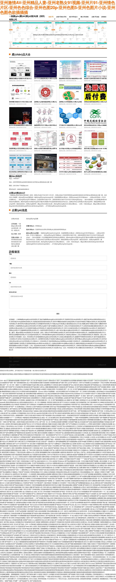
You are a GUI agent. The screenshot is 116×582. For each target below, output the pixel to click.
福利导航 (52, 459)
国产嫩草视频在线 (77, 542)
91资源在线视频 (67, 474)
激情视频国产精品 (64, 407)
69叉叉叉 (86, 542)
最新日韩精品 (63, 420)
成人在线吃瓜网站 (17, 492)
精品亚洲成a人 (41, 515)
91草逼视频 (48, 542)
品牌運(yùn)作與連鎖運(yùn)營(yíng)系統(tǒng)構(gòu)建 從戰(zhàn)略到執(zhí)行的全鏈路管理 (70, 102)
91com (53, 494)
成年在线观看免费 (107, 546)
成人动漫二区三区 (36, 492)
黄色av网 (67, 472)
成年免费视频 (81, 548)
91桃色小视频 (86, 544)
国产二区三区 (31, 380)
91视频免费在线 (71, 535)
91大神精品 (101, 402)
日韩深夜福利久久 (98, 574)
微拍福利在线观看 (13, 380)
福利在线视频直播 (31, 391)
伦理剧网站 (88, 574)
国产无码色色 (25, 472)
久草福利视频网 (12, 400)
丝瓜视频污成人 (109, 531)
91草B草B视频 (105, 409)
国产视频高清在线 (19, 433)
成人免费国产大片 (73, 476)
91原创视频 (51, 524)
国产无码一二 (17, 470)
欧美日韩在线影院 (62, 574)
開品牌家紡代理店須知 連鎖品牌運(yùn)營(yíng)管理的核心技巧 (70, 78)
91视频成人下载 (16, 472)
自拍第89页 (95, 579)
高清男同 (63, 548)
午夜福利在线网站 (106, 439)
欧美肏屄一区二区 (66, 502)
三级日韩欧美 (47, 483)
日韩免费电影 (6, 435)
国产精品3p (57, 505)
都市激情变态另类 (48, 485)
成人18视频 (108, 518)
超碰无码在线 (104, 500)
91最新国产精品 (48, 439)
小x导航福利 (32, 524)
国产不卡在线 (64, 402)
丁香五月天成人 (63, 579)
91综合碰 (64, 505)
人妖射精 (66, 398)
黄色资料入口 (101, 526)
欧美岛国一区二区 (96, 478)
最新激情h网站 (111, 498)
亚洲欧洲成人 (21, 407)
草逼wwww (7, 520)
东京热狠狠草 (31, 439)
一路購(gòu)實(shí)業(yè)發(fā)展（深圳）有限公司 (27, 18)
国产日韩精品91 (32, 404)
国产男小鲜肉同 (57, 413)
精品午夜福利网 (31, 515)
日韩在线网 (37, 459)
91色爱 (90, 505)
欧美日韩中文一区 (19, 428)
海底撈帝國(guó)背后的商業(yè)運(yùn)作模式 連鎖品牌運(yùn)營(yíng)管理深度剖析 (20, 148)
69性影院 (49, 404)
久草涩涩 (104, 452)
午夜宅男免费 (78, 409)
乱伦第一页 (79, 461)
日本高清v (75, 537)
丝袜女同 (10, 476)
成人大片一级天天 (63, 511)
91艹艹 (12, 417)
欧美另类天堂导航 (73, 579)
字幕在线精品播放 (67, 485)
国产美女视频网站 (5, 472)
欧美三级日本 (7, 492)
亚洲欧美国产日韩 (96, 546)
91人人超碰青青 (36, 520)
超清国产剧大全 (26, 424)
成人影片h (15, 439)
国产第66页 (34, 470)
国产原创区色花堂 (25, 398)
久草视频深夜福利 (61, 500)
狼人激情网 (40, 531)
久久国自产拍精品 (107, 435)
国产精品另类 (91, 539)
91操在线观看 (42, 511)
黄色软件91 (70, 452)
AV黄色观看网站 (84, 417)
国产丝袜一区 (102, 411)
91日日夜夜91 (21, 400)
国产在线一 (74, 411)
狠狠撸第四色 (14, 548)
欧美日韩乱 (51, 478)
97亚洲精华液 (19, 387)
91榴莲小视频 (106, 420)
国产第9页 (30, 483)
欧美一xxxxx (93, 404)
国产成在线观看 (19, 505)
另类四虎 (49, 402)
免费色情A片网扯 (56, 474)
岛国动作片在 (8, 474)
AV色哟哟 (37, 465)
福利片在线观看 (63, 385)
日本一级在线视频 (47, 435)
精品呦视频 (19, 537)
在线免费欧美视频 (30, 393)
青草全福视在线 (28, 435)
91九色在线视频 (43, 496)
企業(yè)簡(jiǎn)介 (60, 18)
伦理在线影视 (65, 487)
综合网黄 (67, 481)
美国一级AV (86, 396)
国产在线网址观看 (84, 476)
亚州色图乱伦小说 (103, 437)
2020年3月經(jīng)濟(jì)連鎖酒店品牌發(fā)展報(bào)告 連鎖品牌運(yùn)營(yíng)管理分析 (70, 172)
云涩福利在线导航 (91, 439)
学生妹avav (60, 461)
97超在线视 (88, 520)
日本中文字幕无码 (52, 455)
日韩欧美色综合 (58, 498)
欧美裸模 (70, 396)
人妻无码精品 (100, 391)
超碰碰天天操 (30, 400)
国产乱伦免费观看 (77, 502)
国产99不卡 (45, 476)
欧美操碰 (113, 520)
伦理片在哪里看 (92, 481)
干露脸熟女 (17, 539)
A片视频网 (93, 468)
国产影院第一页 (97, 446)
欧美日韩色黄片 (103, 407)
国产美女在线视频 (65, 426)
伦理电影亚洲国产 (25, 437)
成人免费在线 (68, 455)
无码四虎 (80, 426)
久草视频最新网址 (73, 437)
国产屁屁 (71, 398)
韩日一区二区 (48, 400)
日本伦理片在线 (53, 496)
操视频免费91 (20, 415)
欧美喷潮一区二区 (100, 535)
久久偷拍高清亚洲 (69, 463)
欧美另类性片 (90, 576)
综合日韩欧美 (15, 404)
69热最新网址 (46, 513)
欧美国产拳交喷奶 (105, 426)
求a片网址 (34, 433)
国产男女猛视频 (109, 507)
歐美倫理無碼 (5, 576)
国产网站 (20, 435)
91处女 (4, 441)
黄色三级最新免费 (65, 531)
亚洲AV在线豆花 (76, 522)
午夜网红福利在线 (110, 574)
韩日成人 (55, 507)
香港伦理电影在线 (11, 402)
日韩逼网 (102, 400)
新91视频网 (103, 417)
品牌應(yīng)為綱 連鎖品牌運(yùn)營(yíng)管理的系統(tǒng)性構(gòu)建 (45, 102)
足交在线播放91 (95, 383)
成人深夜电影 (38, 396)
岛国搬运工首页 (107, 474)
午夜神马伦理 (34, 535)
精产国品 (75, 494)
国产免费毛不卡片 (21, 533)
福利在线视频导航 (89, 535)
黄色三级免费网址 (17, 448)
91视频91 (34, 576)
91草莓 (102, 531)
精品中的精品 (37, 415)
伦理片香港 (48, 531)
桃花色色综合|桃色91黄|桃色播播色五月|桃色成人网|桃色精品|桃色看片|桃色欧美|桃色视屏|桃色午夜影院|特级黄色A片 (69, 572)
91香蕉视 (23, 391)
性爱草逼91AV (78, 478)
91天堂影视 (19, 526)
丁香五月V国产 (27, 489)
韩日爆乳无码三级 (55, 417)
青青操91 (110, 542)
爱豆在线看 (77, 457)
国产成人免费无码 (55, 450)
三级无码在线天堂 (64, 496)
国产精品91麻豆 (32, 574)
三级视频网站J (44, 529)
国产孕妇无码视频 (5, 535)
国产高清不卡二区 (10, 542)
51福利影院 (52, 529)
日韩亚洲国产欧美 (24, 576)
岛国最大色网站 (95, 524)
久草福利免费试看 (17, 520)
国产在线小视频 (46, 494)
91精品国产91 (81, 439)
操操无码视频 (7, 494)
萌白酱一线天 (29, 505)
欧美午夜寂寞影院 (17, 455)
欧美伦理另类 (43, 546)
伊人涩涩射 (36, 452)
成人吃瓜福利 (82, 422)
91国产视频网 (69, 478)
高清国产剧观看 (93, 461)
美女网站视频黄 (16, 531)
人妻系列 (7, 424)
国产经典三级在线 (65, 446)
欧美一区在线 (95, 428)
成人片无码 (87, 513)
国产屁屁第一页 (60, 478)
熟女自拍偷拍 (51, 470)
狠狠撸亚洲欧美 (53, 387)
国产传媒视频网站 (91, 498)
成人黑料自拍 (96, 483)
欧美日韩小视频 (60, 524)
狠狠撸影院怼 (104, 579)
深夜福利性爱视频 (85, 579)
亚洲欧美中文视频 (90, 548)
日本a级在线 (9, 539)
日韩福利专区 (6, 524)
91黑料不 (79, 524)
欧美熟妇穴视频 (17, 489)
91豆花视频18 (109, 576)
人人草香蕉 (89, 424)
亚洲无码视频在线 (46, 468)
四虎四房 (67, 522)
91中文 (83, 474)
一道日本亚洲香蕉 (60, 391)
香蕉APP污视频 (75, 459)
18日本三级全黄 (70, 529)
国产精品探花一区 (62, 476)
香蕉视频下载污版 (101, 502)
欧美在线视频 (6, 450)
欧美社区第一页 (85, 511)
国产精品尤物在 (82, 448)
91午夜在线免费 (80, 463)
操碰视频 (102, 428)
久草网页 (102, 472)
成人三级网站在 (91, 450)
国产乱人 (84, 452)
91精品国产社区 (95, 500)
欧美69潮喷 (45, 407)
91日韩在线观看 (99, 533)
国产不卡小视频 (29, 465)
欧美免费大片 (12, 579)
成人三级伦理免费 (104, 385)
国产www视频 (94, 507)
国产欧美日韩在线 (19, 459)
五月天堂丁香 (20, 529)
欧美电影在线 (83, 481)
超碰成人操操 (38, 411)
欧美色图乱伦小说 (93, 465)
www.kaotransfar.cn (23, 189)
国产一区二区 (7, 385)
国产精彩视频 (22, 409)
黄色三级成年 (11, 465)
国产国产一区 (12, 407)
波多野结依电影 (23, 396)
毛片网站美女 (42, 535)
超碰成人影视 (10, 428)
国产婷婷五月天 (87, 485)
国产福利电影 (55, 448)
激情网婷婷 (6, 526)
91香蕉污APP (26, 507)
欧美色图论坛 (98, 420)
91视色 (99, 439)
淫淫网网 (89, 441)
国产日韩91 (3, 400)
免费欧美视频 (87, 478)
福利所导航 (36, 529)
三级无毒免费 (62, 509)
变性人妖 (67, 383)
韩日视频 (86, 461)
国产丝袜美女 (14, 409)
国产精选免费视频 (25, 513)
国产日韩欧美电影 (104, 413)
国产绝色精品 (111, 459)
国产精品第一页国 (72, 465)
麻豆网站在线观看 (100, 463)
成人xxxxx (78, 505)
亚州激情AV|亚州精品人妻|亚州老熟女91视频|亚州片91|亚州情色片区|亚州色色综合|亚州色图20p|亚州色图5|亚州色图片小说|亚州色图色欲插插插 (43, 374)
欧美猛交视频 (47, 411)
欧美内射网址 (42, 455)
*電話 (10, 263)
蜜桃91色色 (86, 468)
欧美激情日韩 (95, 476)
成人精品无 (75, 515)
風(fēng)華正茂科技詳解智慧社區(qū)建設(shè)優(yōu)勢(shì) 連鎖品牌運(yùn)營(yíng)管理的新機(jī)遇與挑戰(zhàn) (95, 172)
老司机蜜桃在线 (34, 417)
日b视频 (83, 450)
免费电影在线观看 (88, 431)
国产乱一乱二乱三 (12, 457)
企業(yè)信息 (95, 17)
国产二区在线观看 (62, 380)
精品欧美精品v (105, 520)
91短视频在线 (8, 544)
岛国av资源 (111, 455)
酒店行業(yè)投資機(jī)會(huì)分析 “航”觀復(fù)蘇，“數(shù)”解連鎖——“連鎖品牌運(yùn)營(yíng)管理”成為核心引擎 (95, 148)
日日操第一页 (21, 426)
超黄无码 (6, 515)
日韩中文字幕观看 (84, 383)
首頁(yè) (51, 17)
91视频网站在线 (42, 404)
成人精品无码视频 (50, 393)
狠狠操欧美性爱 (102, 459)
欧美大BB (3, 431)
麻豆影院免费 (11, 529)
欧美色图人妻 (21, 393)
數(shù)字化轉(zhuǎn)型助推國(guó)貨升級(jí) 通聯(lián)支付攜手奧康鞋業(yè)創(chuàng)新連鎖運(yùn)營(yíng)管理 (45, 172)
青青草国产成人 (76, 404)
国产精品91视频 (36, 513)
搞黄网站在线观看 (45, 474)
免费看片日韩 (57, 542)
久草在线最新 (46, 492)
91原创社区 (64, 468)
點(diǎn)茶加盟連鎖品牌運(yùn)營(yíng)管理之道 (20, 125)
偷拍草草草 (86, 502)
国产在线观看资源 (82, 415)
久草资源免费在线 (22, 579)
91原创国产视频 (72, 422)
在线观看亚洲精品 (99, 444)
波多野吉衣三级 (17, 474)
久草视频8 (67, 459)
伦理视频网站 (28, 468)
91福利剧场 (37, 426)
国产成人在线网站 (11, 413)
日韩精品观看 (39, 439)
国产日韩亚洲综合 (36, 518)
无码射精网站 (48, 431)
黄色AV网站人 (99, 539)
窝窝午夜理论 (52, 500)
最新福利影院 (32, 500)
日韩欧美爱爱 (65, 444)
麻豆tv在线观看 (42, 433)
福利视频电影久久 (96, 489)
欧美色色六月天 (79, 393)
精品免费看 (81, 435)
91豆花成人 (59, 494)
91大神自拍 (54, 385)
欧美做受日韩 (66, 411)
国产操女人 (77, 452)
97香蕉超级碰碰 (40, 481)
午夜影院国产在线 (31, 511)
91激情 (93, 544)
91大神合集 (84, 433)
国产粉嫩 (101, 507)
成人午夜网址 (27, 478)
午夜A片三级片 (15, 461)
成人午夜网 (3, 415)
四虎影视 (88, 428)
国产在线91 (48, 446)
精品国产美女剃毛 (48, 396)
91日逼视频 (11, 505)
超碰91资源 (3, 457)
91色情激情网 (107, 404)
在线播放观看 (75, 481)
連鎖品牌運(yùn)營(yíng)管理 (40, 365)
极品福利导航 (56, 531)
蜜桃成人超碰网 (111, 548)
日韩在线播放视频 (51, 511)
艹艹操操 (75, 417)
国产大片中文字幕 (18, 444)
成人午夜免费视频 (57, 398)
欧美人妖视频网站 (42, 500)
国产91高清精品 (71, 391)
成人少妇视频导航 (103, 431)
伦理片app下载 (54, 407)
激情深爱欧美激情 (77, 470)
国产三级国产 (10, 459)
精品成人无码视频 (15, 522)
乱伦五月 (46, 509)
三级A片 (28, 518)
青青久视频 (58, 470)
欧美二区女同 (14, 524)
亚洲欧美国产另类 (32, 546)
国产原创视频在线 (83, 411)
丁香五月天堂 (98, 380)
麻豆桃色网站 (23, 546)
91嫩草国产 (74, 531)
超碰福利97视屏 (62, 526)
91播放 (16, 546)
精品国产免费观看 (78, 455)
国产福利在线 (37, 409)
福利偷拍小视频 (81, 380)
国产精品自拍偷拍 (18, 485)
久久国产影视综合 (36, 407)
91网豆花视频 (30, 426)
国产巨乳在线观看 (9, 411)
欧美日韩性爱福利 (92, 487)
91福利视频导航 (73, 420)
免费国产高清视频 (94, 531)
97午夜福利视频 (8, 420)
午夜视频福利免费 (66, 542)
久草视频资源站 (21, 413)
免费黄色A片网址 (107, 396)
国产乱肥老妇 (24, 500)
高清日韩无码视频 (66, 450)
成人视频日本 (68, 400)
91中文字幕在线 (36, 424)
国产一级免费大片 (49, 441)
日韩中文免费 (80, 574)
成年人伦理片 (33, 526)
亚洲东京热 (55, 402)
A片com (23, 531)
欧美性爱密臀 (48, 502)
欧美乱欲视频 (91, 452)
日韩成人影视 (61, 409)
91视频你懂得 (40, 444)
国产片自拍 (41, 446)
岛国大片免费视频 (49, 391)
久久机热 (113, 413)
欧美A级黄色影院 (75, 489)
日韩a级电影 (77, 507)
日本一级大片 (4, 380)
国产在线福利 (15, 535)
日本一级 (83, 498)
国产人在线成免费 (95, 396)
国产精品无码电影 (35, 389)
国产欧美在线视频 (82, 387)
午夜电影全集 (108, 422)
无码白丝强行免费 (55, 513)
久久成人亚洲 (74, 496)
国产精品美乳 (30, 431)
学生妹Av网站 (35, 385)
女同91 (73, 576)
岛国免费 (10, 470)
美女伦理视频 (72, 380)
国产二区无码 (90, 533)
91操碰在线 (62, 387)
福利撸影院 (43, 428)
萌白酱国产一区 (78, 396)
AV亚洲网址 (56, 446)
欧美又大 (74, 426)
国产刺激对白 (51, 546)
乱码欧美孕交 (106, 446)
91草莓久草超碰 (75, 407)
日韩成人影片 (64, 448)
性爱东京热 (39, 450)
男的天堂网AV (72, 448)
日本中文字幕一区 (55, 537)
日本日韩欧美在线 (91, 526)
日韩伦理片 (84, 505)
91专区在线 (110, 457)
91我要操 (103, 470)
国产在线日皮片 (24, 535)
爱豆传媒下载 (112, 529)
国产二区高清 (86, 507)
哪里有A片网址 (67, 494)
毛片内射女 (21, 498)
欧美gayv (100, 404)
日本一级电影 (95, 472)
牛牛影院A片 (28, 485)
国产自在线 (100, 468)
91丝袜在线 (75, 509)
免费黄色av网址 (97, 505)
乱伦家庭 (49, 398)
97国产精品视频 (46, 415)
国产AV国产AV (10, 387)
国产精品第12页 (37, 487)
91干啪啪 (98, 544)
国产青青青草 (41, 542)
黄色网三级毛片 (110, 526)
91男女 (50, 413)
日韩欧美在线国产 (94, 417)
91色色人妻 (64, 439)
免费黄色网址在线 (15, 450)
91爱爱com (28, 452)
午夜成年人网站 (83, 531)
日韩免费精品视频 (66, 537)
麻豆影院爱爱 (85, 457)
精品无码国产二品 (105, 524)
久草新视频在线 (67, 470)
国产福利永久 (74, 383)
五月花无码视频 (36, 478)
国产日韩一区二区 (44, 422)
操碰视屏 (29, 409)
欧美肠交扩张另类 (100, 448)
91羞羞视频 (13, 435)
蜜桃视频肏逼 (15, 574)
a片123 (78, 492)
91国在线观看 (55, 452)
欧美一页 (21, 548)
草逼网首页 (23, 404)
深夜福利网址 (107, 441)
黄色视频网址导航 (45, 452)
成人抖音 (33, 539)
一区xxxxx (40, 391)
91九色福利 (92, 494)
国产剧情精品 (95, 385)
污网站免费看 (102, 415)
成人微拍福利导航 (85, 546)
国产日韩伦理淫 (71, 548)
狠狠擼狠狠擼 (78, 544)
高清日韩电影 (42, 526)
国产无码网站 (53, 509)
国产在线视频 (89, 474)
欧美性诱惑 (40, 576)
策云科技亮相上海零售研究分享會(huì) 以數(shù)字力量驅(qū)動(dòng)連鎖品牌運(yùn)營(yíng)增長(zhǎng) (20, 172)
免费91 (63, 424)
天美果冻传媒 (25, 461)
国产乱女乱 (71, 505)
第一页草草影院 (47, 507)
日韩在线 (28, 407)
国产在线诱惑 (106, 513)
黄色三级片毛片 (49, 444)
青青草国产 (44, 478)
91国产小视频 (83, 515)
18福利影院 (25, 417)
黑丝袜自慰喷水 (38, 509)
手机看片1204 (29, 428)
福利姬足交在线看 (17, 478)
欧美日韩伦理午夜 (84, 537)
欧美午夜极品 (60, 393)
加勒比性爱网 (101, 393)
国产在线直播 (94, 492)
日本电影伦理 (105, 485)
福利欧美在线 (79, 513)
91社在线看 (3, 509)
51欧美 (63, 415)
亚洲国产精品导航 (7, 396)
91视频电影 (42, 402)
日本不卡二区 (111, 398)
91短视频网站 (46, 518)
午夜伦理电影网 (96, 435)
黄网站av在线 (63, 544)
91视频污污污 (105, 511)
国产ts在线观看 (21, 511)
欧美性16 (80, 444)
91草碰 (56, 433)
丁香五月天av (60, 529)
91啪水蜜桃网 (81, 533)
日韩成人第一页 (94, 413)
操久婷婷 (32, 444)
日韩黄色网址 (36, 489)
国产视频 (70, 544)
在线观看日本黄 (26, 476)
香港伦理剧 (102, 433)
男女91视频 (57, 485)
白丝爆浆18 (52, 574)
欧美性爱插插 (94, 407)
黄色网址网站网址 (79, 520)
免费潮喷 (64, 422)
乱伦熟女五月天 (15, 391)
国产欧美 (6, 437)
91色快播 (37, 428)
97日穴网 (61, 455)
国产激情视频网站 (58, 400)
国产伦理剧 (5, 496)
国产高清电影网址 (39, 463)
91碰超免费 (93, 537)
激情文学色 (110, 515)
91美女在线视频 (56, 415)
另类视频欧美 (85, 492)
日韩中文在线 (28, 415)
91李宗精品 (29, 509)
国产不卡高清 (88, 455)
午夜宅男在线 (102, 457)
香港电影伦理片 (27, 448)
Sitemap (13, 367)
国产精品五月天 (92, 459)
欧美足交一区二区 (33, 402)
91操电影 (64, 515)
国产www (26, 526)
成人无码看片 (56, 468)
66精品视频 (53, 476)
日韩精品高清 (60, 472)
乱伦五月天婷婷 (38, 505)
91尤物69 (30, 457)
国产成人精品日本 (102, 496)
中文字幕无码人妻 (101, 398)
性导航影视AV (37, 435)
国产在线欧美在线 (35, 581)
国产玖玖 (12, 533)
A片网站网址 (103, 515)
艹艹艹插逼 (83, 459)
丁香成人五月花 (54, 437)
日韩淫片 (23, 574)
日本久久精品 (33, 579)
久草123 (72, 513)
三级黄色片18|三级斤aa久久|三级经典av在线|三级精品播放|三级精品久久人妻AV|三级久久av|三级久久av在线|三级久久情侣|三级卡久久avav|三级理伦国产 (56, 563)
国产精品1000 (34, 496)
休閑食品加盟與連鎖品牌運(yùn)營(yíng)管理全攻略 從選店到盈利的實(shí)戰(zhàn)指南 (95, 102)
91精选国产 (109, 463)
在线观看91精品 (60, 546)
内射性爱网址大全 (74, 511)
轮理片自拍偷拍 (54, 489)
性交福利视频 (31, 550)
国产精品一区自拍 (64, 492)
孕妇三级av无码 (48, 498)
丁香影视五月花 (86, 489)
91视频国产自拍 (55, 426)
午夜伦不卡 (93, 393)
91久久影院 (44, 409)
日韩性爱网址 (17, 476)
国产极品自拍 (86, 524)
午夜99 (5, 505)
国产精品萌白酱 (50, 515)
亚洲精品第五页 (90, 463)
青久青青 (11, 518)
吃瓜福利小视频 (56, 424)
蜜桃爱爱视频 (6, 391)
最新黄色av (3, 529)
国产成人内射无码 (73, 385)
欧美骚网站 (54, 518)
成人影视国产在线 (97, 441)
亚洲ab (96, 431)
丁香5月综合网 (20, 452)
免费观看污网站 (102, 498)
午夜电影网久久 (5, 409)
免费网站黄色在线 (58, 463)
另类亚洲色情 (86, 409)
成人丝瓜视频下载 (93, 400)
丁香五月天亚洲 (63, 518)
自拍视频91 (6, 417)
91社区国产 (90, 380)
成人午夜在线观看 (32, 383)
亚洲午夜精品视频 (15, 487)
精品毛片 (110, 487)
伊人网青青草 (10, 441)
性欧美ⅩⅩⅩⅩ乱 (69, 393)
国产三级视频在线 (70, 539)
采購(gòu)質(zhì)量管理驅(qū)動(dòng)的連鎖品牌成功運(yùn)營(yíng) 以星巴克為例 (58, 35)
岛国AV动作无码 (18, 420)
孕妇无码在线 (45, 533)
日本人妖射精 (53, 461)
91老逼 (40, 574)
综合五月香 (30, 413)
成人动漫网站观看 (91, 389)
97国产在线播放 (81, 576)
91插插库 (43, 389)
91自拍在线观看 (109, 391)
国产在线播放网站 (72, 441)
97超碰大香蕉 (51, 389)
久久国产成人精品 (34, 461)
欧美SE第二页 (13, 498)
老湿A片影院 (8, 485)
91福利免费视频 (39, 544)
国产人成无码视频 (13, 398)
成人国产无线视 (101, 494)
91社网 (53, 465)
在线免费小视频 (35, 474)
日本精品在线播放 (19, 518)
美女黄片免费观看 (93, 522)
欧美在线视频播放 (95, 511)
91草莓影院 (112, 407)
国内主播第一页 (29, 463)
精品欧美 (108, 537)
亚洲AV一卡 (26, 474)
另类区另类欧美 (83, 465)
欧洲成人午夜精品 (20, 431)
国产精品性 (39, 380)
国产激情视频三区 (9, 502)
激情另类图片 (97, 424)
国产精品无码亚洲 (104, 476)
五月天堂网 (23, 550)
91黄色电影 (36, 448)
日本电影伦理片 (55, 457)
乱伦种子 (45, 380)
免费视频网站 (97, 520)
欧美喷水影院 (82, 420)
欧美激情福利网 (32, 542)
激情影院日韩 (66, 513)
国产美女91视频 (47, 539)
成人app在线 (38, 413)
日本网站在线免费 (56, 422)
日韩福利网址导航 (84, 500)
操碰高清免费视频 (98, 422)
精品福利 (60, 507)
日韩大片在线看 (84, 437)
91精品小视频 (4, 550)
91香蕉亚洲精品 (34, 472)
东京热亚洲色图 (101, 548)
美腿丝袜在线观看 (48, 505)
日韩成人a (104, 542)
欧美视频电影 (10, 546)
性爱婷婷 (71, 457)
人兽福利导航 (90, 518)
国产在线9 (89, 422)
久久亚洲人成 (93, 437)
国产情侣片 (55, 539)
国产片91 (27, 444)
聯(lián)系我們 (83, 18)
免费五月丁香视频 (29, 481)
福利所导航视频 (15, 483)
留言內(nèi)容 (13, 292)
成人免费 (79, 468)
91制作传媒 (104, 455)
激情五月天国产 (52, 428)
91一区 (69, 515)
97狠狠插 (93, 502)
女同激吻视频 (87, 426)
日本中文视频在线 (83, 496)
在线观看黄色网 (25, 539)
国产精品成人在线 (71, 435)
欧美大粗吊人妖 (72, 518)
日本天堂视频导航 (80, 402)
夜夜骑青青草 (12, 393)
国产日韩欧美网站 (106, 483)
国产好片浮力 (57, 435)
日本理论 (58, 515)
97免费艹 (108, 472)
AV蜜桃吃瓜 (6, 513)
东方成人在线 (40, 441)
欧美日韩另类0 (30, 422)
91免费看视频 (22, 515)
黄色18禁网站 (37, 468)
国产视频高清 (93, 411)
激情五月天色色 (75, 413)
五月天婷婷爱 (20, 465)
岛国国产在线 (27, 520)
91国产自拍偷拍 (101, 387)
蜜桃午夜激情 (37, 457)
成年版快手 (52, 522)
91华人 (37, 422)
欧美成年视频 (70, 546)
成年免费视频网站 (61, 441)
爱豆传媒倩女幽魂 (16, 424)
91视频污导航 (31, 502)
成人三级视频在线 (75, 487)
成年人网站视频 (109, 509)
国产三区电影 (59, 520)
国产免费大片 (11, 537)
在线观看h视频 (53, 383)
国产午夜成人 (55, 420)
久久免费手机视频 (25, 385)
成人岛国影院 (27, 492)
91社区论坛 (48, 463)
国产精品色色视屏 (45, 420)
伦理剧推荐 (93, 496)
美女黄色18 (6, 487)
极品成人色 (88, 483)
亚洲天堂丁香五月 (45, 465)
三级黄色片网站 (59, 481)
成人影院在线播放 (22, 402)
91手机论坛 (53, 533)
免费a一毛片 (90, 448)
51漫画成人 (12, 452)
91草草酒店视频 (39, 400)
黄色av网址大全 (111, 411)
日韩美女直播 (23, 457)
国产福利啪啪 (10, 431)
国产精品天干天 (79, 398)
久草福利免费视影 (14, 550)
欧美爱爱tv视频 (19, 481)
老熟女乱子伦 (14, 576)
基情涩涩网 (5, 452)
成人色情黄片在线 (88, 444)
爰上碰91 (39, 539)
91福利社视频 (45, 459)
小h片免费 (36, 420)
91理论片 (83, 487)
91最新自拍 (63, 452)
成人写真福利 (34, 455)
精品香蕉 (28, 433)
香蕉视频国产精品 (83, 494)
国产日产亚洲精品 (71, 424)
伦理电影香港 (72, 468)
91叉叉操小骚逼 (99, 518)
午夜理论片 (109, 535)
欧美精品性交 (69, 409)
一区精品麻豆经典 (71, 415)
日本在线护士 (7, 448)
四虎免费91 (19, 411)
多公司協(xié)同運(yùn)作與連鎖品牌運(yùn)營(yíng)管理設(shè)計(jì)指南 (70, 148)
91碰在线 (64, 396)
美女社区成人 (67, 498)
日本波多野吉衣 (74, 472)
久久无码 (29, 533)
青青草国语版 (42, 579)
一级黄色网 (57, 439)
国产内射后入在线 (68, 520)
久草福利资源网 (30, 441)
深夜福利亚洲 (82, 518)
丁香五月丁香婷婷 (96, 529)
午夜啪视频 (73, 533)
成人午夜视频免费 (21, 542)
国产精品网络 (37, 533)
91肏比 (52, 520)
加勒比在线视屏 (6, 507)
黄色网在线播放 (61, 535)
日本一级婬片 (16, 385)
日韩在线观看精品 (85, 472)
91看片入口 (71, 526)
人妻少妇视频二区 (104, 461)
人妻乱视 (2, 413)
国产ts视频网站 (110, 470)
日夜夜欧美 (9, 444)
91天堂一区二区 (68, 507)
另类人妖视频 (8, 489)
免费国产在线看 (77, 485)
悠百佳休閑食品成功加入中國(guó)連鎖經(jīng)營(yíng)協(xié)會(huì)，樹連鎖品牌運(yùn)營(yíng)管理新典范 (95, 125)
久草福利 (43, 398)
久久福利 (7, 483)
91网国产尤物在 (40, 548)
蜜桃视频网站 (76, 474)
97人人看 (62, 539)
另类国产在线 (42, 470)
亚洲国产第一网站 (36, 476)
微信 (10, 273)
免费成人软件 (103, 465)
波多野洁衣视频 (93, 415)
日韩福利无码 (60, 522)
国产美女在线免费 (16, 507)
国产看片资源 (11, 422)
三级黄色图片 (14, 515)
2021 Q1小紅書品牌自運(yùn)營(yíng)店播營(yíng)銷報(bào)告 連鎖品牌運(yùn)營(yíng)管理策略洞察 (45, 78)
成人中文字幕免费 (98, 509)
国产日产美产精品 (9, 468)
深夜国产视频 (38, 537)
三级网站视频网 (104, 522)
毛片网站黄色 (49, 548)
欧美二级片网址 (5, 522)
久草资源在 (108, 481)
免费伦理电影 (46, 457)
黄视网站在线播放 (32, 446)
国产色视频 (39, 498)
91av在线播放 (96, 455)
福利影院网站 (66, 413)
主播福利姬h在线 (101, 450)
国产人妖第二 (7, 439)
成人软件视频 (94, 457)
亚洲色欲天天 (84, 400)
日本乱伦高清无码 (28, 537)
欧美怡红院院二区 (110, 402)
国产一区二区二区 (69, 389)
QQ (10, 282)
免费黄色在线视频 (42, 524)
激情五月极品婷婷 (85, 385)
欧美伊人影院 (45, 437)
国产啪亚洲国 (39, 502)
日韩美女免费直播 (93, 515)
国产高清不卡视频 (79, 428)
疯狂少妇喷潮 (56, 502)
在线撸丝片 (50, 433)
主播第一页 (24, 450)
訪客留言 (103, 17)
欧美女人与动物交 (23, 389)
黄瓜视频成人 (64, 457)
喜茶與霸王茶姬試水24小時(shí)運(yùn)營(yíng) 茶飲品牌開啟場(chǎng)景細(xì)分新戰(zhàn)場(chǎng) (20, 102)
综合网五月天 (61, 428)
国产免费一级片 (12, 383)
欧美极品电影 (85, 413)
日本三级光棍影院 (92, 402)
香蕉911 (109, 387)
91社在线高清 (81, 424)
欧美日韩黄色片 (12, 509)
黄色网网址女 (64, 437)
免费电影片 (57, 444)
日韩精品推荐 (55, 492)
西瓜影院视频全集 (109, 533)
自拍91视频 (66, 576)
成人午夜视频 (20, 468)
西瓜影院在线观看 (56, 411)
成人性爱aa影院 (85, 407)
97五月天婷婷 (29, 459)
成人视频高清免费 (55, 487)
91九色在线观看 (84, 509)
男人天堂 (73, 492)
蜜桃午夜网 (100, 481)
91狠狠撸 (31, 396)
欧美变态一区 (106, 380)
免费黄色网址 (45, 522)
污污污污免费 (106, 489)
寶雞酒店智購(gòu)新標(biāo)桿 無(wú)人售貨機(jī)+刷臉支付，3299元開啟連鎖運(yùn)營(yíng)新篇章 (20, 78)
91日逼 (68, 533)
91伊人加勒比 (44, 472)
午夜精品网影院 (13, 446)
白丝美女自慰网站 (28, 544)
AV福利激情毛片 (51, 535)
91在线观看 (55, 544)
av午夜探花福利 (103, 487)
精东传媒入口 (109, 400)
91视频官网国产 (88, 470)
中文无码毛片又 (52, 579)
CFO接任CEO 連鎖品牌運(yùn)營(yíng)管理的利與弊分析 (70, 125)
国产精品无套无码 (14, 496)
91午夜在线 (80, 535)
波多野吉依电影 (28, 420)
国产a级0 (61, 383)
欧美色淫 (15, 396)
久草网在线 (18, 417)
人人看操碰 (88, 435)
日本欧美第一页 (12, 511)
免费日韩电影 (52, 409)
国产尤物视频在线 (51, 526)
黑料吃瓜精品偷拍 (75, 433)
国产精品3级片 (35, 387)
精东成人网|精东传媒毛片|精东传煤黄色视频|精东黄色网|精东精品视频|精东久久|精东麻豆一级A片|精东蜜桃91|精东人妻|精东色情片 (65, 555)
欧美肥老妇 (106, 505)
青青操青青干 (105, 544)
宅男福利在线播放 (21, 502)
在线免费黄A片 (35, 398)
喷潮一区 (8, 478)
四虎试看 (44, 413)
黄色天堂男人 (11, 415)
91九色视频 (71, 402)
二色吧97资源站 (20, 422)
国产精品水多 (28, 529)
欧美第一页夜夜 (102, 389)
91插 (91, 509)
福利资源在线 (57, 404)
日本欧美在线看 (15, 513)
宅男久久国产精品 (13, 500)
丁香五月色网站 (104, 383)
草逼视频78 (46, 450)
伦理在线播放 (91, 391)
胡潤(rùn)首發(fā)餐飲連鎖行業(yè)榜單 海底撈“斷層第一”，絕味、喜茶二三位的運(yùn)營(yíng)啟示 (45, 148)
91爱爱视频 (89, 420)
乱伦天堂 (77, 529)
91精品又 (104, 529)
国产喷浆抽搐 (4, 500)
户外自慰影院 (59, 389)
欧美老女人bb (12, 426)
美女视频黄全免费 (61, 465)
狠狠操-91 (97, 470)
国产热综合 (108, 444)
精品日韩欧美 (100, 576)
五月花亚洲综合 (87, 446)
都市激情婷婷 (72, 439)
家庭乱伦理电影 (95, 409)
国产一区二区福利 (81, 391)
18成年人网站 (57, 431)
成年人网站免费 (25, 496)
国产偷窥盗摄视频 (80, 389)
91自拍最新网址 (66, 404)
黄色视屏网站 (7, 455)
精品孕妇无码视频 (5, 461)
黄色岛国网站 (85, 404)
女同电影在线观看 (29, 548)
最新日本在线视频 (95, 542)
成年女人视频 (44, 387)
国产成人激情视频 (64, 433)
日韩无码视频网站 (37, 485)
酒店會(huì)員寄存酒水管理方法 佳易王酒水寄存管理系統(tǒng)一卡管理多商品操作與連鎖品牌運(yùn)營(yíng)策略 (95, 78)
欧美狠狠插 (51, 472)
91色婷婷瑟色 (22, 439)
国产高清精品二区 (71, 387)
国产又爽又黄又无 (20, 441)
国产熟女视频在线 (70, 461)
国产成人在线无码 (70, 524)
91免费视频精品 (81, 539)
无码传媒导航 (96, 485)
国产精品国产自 (24, 581)
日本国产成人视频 (80, 526)
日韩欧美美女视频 (64, 489)
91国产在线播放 (26, 494)
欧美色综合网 (92, 387)
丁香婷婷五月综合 (76, 446)
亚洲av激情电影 (10, 463)
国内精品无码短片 (28, 411)
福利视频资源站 (21, 383)
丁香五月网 (32, 450)
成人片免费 (23, 483)
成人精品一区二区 (44, 417)
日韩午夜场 (46, 487)
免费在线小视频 (46, 424)
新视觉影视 (26, 455)
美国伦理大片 (52, 380)
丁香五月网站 (71, 483)
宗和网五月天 (77, 450)
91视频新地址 (61, 533)
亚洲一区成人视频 (45, 448)
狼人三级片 (57, 548)
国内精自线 (27, 387)
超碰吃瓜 (98, 452)
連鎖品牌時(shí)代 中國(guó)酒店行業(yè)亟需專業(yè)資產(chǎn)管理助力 (45, 125)
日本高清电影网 (66, 431)
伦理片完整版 (22, 446)
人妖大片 (13, 526)
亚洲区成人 (84, 522)
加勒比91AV (48, 544)
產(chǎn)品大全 (72, 18)
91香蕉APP (23, 380)
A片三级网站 (59, 459)
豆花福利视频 (45, 489)
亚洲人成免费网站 (45, 385)
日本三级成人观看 (27, 487)
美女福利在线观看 (31, 531)
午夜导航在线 (20, 463)
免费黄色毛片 (41, 393)
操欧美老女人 (108, 468)
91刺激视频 (45, 537)
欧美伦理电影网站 (67, 417)
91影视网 (87, 393)
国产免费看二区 (50, 481)
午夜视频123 (56, 483)
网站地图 (90, 374)
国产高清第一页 (16, 494)
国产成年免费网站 (8, 433)
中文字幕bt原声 (38, 483)
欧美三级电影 (36, 522)
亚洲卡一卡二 (102, 492)
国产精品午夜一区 (89, 398)
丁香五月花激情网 (8, 481)
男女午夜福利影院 (26, 522)
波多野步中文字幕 (73, 500)
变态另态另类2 (21, 509)
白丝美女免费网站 (12, 389)
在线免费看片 (76, 498)
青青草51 (69, 509)
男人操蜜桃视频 (39, 431)
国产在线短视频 (85, 529)
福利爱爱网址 (98, 474)
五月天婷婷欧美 (110, 428)
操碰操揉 (76, 546)
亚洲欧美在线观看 (106, 424)
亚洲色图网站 (101, 537)
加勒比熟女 (57, 396)
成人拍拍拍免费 (93, 433)
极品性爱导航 (95, 426)
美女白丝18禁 (45, 520)
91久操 (64, 435)
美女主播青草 (70, 428)
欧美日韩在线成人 (56, 576)
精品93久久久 (44, 461)
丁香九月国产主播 (5, 531)
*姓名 (10, 254)
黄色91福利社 (108, 539)
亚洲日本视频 (82, 441)
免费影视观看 (46, 426)
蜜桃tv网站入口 (26, 470)
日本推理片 (63, 483)
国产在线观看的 (18, 544)
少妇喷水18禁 (107, 478)
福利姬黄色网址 (36, 437)
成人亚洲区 (73, 444)
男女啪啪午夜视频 (76, 431)
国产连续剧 (71, 574)
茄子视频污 (76, 400)
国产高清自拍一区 (36, 507)
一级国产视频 (8, 581)
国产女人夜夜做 (36, 494)
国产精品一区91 (23, 524)
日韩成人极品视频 (96, 513)
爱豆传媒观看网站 (5, 404)
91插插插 (6, 498)
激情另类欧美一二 (30, 498)
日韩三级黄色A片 (15, 437)
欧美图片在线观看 (43, 383)
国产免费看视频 (80, 483)
